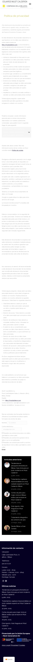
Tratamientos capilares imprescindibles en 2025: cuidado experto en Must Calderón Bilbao (20, 482)
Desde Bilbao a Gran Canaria (18, 527)
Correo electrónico (7, 426)
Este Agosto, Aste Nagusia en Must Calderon (17, 508)
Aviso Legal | (6, 645)
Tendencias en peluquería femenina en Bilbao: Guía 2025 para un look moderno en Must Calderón (20, 468)
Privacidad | (15, 645)
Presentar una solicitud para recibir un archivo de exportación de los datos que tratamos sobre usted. (16, 445)
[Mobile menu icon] (30, 4)
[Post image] (7, 465)
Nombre (4, 422)
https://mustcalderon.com (9, 44)
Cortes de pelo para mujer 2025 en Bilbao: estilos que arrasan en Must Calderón (18, 496)
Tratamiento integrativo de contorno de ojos (19, 519)
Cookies (22, 645)
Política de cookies (17, 150)
